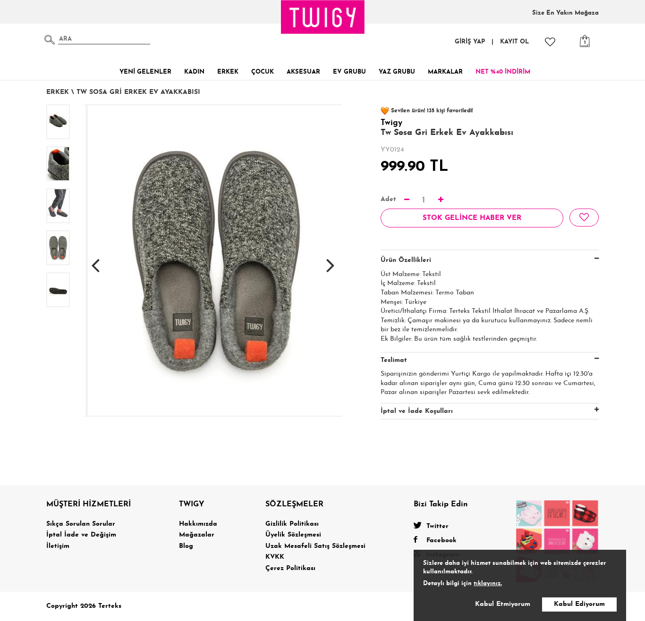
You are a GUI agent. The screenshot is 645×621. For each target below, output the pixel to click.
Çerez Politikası (290, 568)
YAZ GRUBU (397, 72)
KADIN (194, 72)
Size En (565, 13)
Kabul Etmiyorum (502, 604)
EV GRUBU (349, 72)
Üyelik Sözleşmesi (293, 534)
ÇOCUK (262, 72)
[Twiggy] (557, 540)
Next (330, 260)
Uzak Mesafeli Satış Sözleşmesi (315, 546)
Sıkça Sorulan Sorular (80, 524)
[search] (49, 39)
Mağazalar (196, 534)
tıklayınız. (488, 583)
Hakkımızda (198, 524)
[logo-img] (323, 17)
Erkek (57, 92)
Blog (186, 546)
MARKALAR (445, 72)
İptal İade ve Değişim (81, 534)
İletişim (57, 546)
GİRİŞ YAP (470, 42)
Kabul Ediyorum (579, 604)
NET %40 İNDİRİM (502, 72)
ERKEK (227, 72)
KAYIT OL (514, 42)
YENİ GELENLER (145, 72)
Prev (95, 260)
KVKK (274, 557)
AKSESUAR (303, 72)
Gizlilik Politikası (292, 524)
